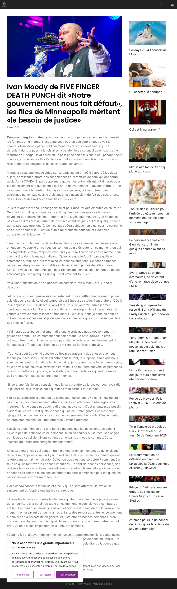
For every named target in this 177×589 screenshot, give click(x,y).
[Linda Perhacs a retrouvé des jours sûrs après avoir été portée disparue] (147, 363)
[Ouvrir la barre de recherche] (161, 4)
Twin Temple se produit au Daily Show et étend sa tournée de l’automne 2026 (148, 431)
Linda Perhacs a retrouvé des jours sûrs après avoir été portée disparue (147, 375)
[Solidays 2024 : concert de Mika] (147, 42)
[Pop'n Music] (5, 4)
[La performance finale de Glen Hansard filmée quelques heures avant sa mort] (147, 232)
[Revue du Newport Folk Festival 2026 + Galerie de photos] (147, 391)
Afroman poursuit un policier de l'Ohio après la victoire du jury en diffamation (149, 524)
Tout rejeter (44, 574)
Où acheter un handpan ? (147, 92)
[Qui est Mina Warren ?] (147, 122)
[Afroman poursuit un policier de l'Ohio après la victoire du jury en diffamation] (147, 512)
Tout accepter (67, 574)
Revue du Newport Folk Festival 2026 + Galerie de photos (147, 403)
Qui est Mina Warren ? (144, 129)
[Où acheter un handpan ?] (147, 84)
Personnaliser (22, 574)
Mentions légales (102, 583)
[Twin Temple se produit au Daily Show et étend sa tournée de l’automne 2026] (147, 419)
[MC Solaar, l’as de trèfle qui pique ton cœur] (147, 159)
